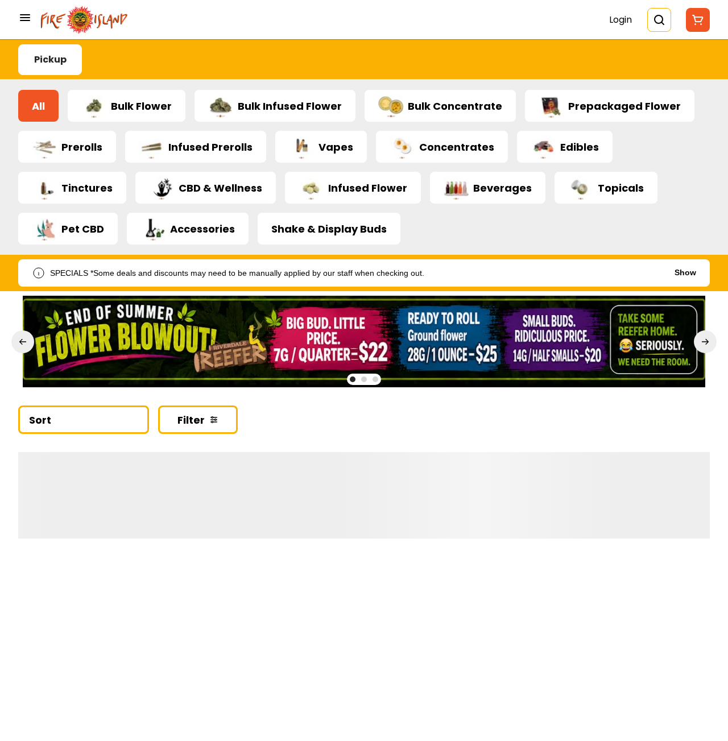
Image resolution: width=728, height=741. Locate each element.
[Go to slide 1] (352, 379)
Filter (191, 420)
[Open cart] (695, 19)
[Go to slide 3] (375, 379)
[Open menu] (25, 17)
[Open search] (659, 19)
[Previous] (22, 341)
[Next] (705, 341)
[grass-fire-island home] (84, 20)
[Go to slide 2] (364, 379)
